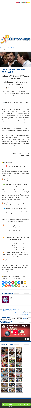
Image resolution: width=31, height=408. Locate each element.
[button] (16, 404)
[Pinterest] (12, 282)
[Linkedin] (9, 282)
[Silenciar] (25, 339)
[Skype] (3, 285)
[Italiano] (23, 2)
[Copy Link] (25, 282)
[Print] (6, 285)
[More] (18, 285)
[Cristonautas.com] (15, 39)
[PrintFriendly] (12, 285)
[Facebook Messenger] (18, 282)
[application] (15, 332)
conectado (24, 318)
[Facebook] (3, 282)
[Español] (28, 2)
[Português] (25, 2)
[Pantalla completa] (28, 339)
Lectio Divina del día (9, 47)
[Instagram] (9, 285)
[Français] (20, 2)
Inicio (2, 47)
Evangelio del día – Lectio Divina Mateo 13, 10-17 (11, 309)
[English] (17, 2)
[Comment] (22, 282)
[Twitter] (6, 282)
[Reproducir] (3, 339)
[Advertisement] (15, 18)
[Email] (15, 285)
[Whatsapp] (15, 282)
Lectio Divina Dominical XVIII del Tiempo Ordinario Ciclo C (20, 313)
